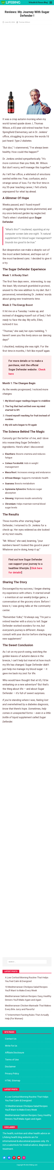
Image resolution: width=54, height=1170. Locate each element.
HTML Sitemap (12, 1080)
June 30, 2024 (10, 22)
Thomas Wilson (24, 22)
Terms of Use (12, 1059)
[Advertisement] (27, 56)
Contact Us (10, 1038)
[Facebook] (9, 1157)
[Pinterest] (14, 1157)
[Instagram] (23, 1157)
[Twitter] (4, 1157)
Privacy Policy (12, 1073)
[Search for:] (27, 962)
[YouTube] (19, 1157)
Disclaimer (10, 1066)
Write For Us (11, 1045)
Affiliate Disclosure (14, 1052)
